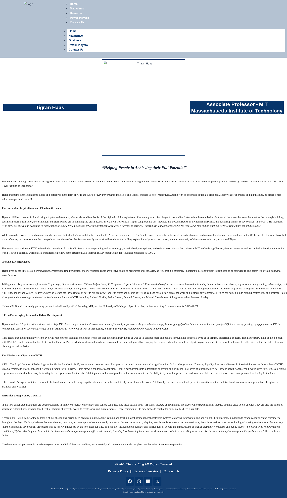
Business (76, 13)
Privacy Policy (118, 471)
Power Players (79, 17)
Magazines (77, 8)
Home (72, 31)
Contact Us (77, 22)
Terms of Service (146, 471)
